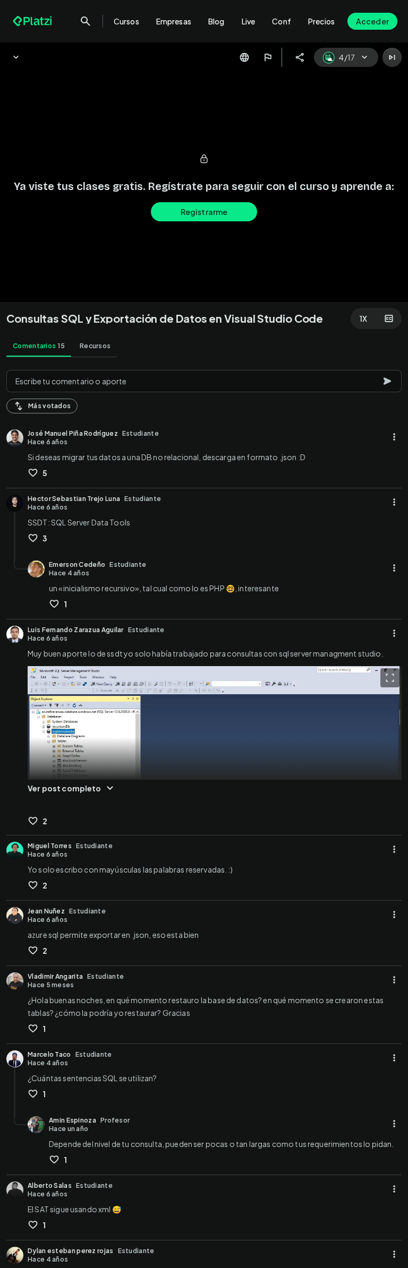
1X (363, 318)
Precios (321, 21)
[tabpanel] (204, 816)
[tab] (38, 346)
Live (249, 21)
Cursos (126, 21)
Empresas (173, 21)
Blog (216, 21)
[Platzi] (33, 21)
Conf (281, 21)
